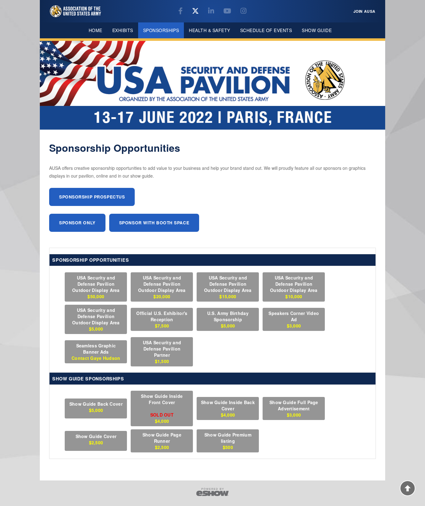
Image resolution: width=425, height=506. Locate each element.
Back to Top (407, 488)
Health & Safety (209, 30)
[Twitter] (196, 11)
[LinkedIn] (212, 11)
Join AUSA (364, 11)
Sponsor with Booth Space (154, 223)
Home (95, 30)
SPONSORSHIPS (161, 30)
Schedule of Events (266, 30)
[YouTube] (228, 11)
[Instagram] (243, 11)
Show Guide (317, 30)
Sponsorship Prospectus (92, 197)
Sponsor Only (77, 223)
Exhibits (122, 30)
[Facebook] (181, 11)
